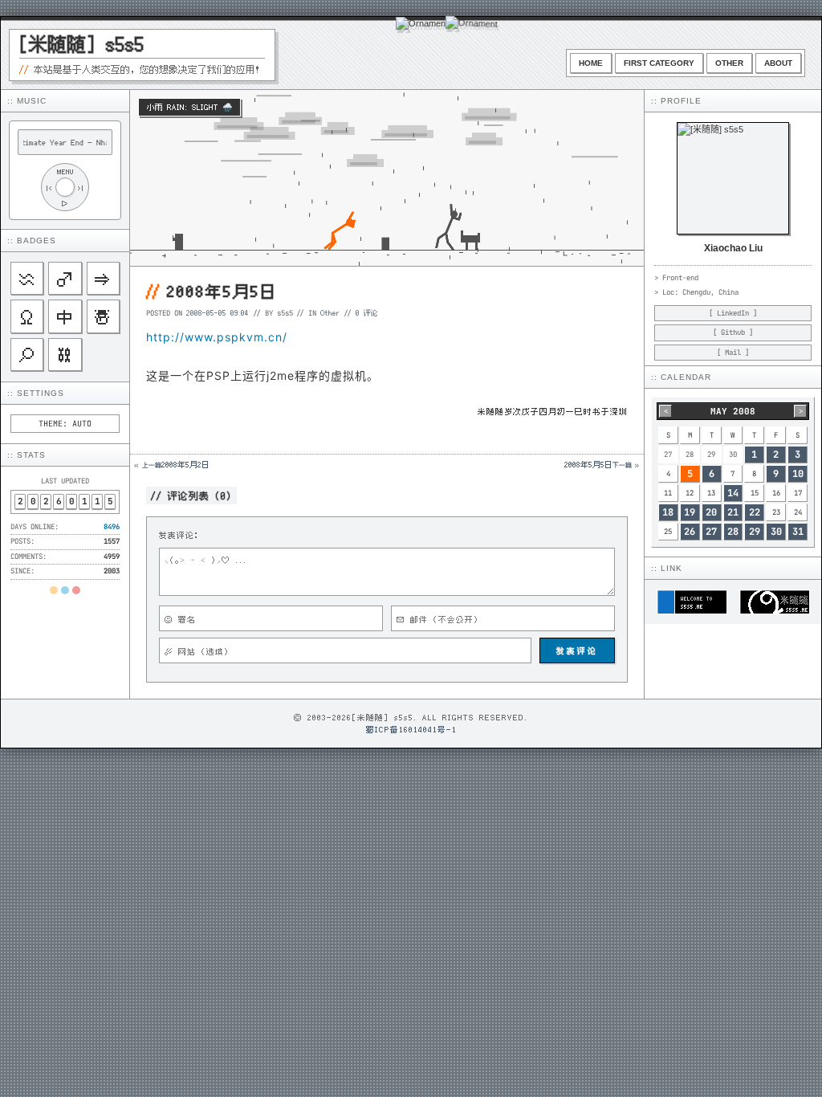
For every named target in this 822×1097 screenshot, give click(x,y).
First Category (659, 63)
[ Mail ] (733, 352)
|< (49, 187)
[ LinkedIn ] (733, 313)
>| (81, 187)
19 (689, 512)
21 (733, 512)
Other (729, 63)
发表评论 (577, 650)
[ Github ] (733, 332)
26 (689, 531)
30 (776, 531)
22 (754, 512)
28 (733, 531)
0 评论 (367, 312)
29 (754, 531)
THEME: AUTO (65, 423)
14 (733, 493)
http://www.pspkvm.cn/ (216, 337)
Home (591, 63)
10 (798, 473)
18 (667, 512)
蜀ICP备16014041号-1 (411, 729)
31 (798, 531)
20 (711, 512)
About (778, 63)
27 (711, 531)
